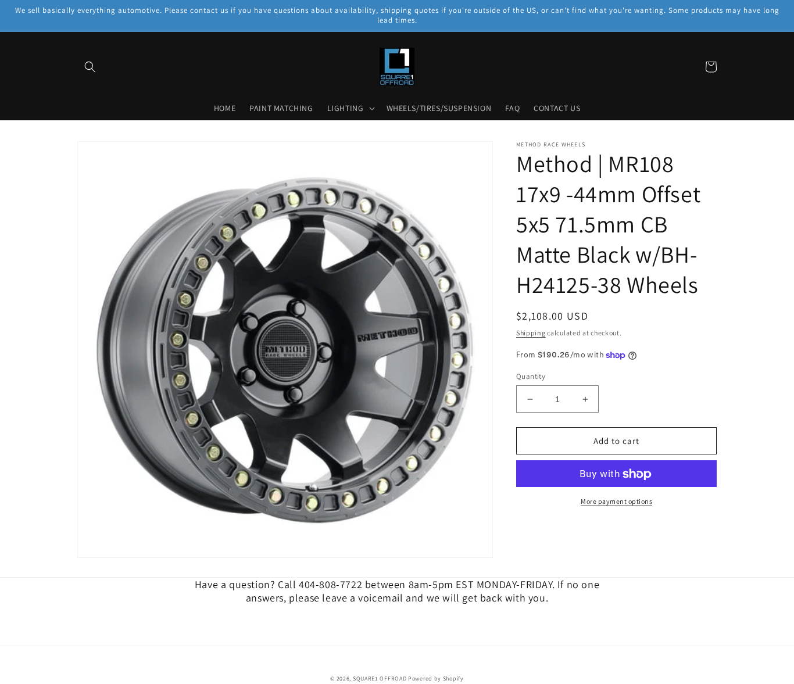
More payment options (616, 501)
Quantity (530, 376)
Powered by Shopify (436, 678)
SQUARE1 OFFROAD (380, 678)
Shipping (531, 332)
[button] (90, 67)
